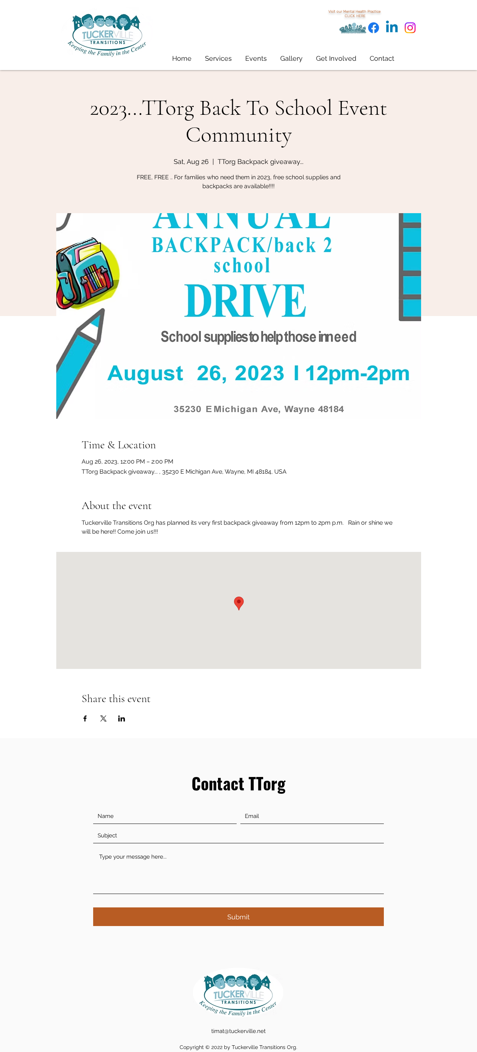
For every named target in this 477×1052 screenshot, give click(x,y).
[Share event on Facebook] (85, 718)
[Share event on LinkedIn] (121, 718)
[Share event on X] (103, 718)
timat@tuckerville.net (238, 1031)
